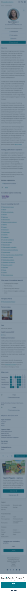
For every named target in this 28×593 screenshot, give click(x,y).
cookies (6, 577)
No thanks (13, 586)
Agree (13, 583)
